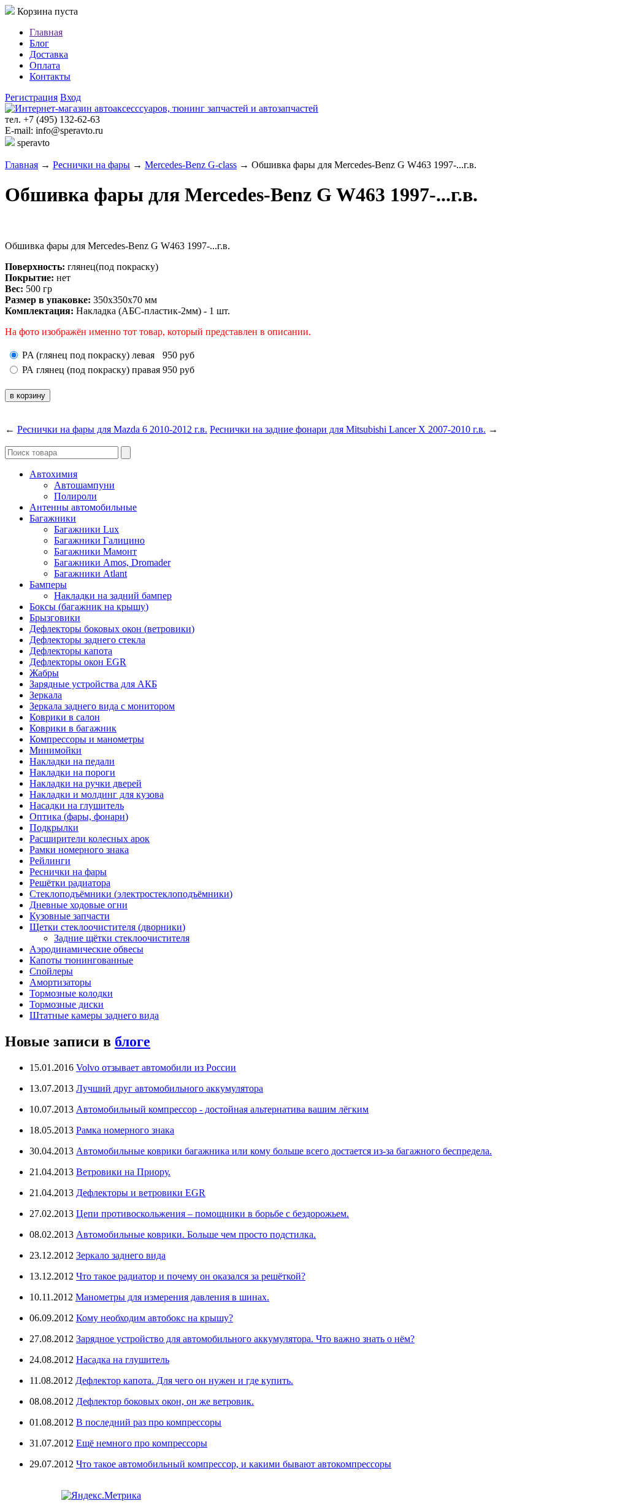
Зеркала (45, 695)
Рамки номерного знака (79, 849)
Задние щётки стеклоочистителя (122, 938)
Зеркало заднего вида (121, 1255)
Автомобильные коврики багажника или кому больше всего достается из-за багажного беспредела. (284, 1151)
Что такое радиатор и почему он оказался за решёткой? (190, 1276)
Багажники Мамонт (95, 551)
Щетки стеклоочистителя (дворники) (107, 927)
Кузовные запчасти (69, 916)
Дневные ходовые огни (78, 905)
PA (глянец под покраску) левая (88, 355)
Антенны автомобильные (83, 507)
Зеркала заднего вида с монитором (102, 706)
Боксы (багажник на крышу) (88, 606)
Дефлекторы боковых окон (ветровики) (111, 629)
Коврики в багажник (73, 728)
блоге (132, 1041)
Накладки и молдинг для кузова (96, 794)
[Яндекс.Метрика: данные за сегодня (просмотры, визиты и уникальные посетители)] (101, 1495)
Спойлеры (51, 971)
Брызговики (54, 617)
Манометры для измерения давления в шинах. (172, 1297)
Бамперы (48, 584)
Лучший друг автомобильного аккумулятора (169, 1088)
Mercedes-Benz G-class (191, 165)
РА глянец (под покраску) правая (91, 370)
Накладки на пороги (72, 772)
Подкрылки (53, 827)
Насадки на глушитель (76, 805)
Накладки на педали (72, 761)
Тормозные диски (66, 1004)
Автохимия (53, 474)
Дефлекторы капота (70, 651)
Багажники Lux (86, 529)
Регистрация (31, 97)
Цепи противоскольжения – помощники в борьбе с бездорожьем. (212, 1213)
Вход (70, 97)
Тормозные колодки (71, 993)
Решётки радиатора (69, 883)
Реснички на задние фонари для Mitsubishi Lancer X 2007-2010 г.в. (348, 429)
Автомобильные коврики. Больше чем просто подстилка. (196, 1234)
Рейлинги (50, 860)
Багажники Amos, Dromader (112, 562)
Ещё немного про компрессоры (141, 1443)
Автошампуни (84, 485)
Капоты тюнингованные (81, 960)
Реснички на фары (91, 165)
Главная (46, 32)
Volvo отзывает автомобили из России (156, 1067)
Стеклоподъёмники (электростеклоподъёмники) (130, 894)
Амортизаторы (60, 982)
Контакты (50, 76)
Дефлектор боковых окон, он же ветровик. (165, 1401)
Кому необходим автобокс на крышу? (154, 1318)
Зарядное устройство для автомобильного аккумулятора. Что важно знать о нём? (245, 1339)
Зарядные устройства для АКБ (93, 684)
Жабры (44, 673)
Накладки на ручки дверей (85, 783)
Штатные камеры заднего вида (94, 1015)
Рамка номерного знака (125, 1130)
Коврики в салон (64, 717)
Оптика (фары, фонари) (78, 816)
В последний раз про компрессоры (148, 1422)
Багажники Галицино (99, 540)
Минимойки (55, 750)
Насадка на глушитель (122, 1359)
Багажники (52, 518)
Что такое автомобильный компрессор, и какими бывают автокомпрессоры (233, 1464)
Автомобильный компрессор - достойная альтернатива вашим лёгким (222, 1109)
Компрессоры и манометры (86, 739)
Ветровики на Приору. (123, 1172)
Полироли (75, 496)
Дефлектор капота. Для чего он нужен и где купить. (184, 1380)
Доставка (48, 54)
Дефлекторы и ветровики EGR (140, 1192)
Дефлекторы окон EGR (77, 662)
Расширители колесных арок (89, 838)
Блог (39, 43)
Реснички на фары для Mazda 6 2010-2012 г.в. (112, 429)
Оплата (44, 65)
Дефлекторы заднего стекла (87, 640)
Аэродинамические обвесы (86, 949)
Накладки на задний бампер (113, 595)
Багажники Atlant (90, 573)
